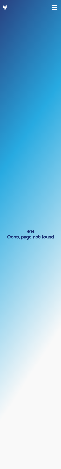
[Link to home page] (5, 7)
